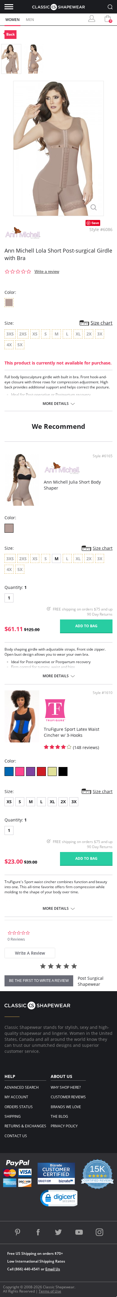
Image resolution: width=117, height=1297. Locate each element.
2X (63, 801)
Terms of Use (50, 1291)
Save (95, 223)
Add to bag (86, 625)
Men (30, 19)
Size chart (101, 323)
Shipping (12, 1116)
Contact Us (15, 1135)
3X (73, 801)
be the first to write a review (39, 981)
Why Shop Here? (66, 1087)
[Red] (41, 771)
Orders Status (18, 1106)
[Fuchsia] (19, 771)
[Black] (63, 771)
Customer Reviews (68, 1096)
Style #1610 (102, 692)
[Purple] (30, 771)
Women (12, 19)
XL (52, 801)
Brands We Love (66, 1106)
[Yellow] (52, 771)
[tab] (29, 953)
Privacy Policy (64, 1126)
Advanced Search (21, 1087)
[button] (61, 1199)
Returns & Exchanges (25, 1126)
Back (10, 34)
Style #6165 (102, 456)
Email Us (52, 1269)
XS (9, 801)
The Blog (59, 1116)
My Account (16, 1096)
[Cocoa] (9, 528)
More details (56, 403)
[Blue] (9, 771)
